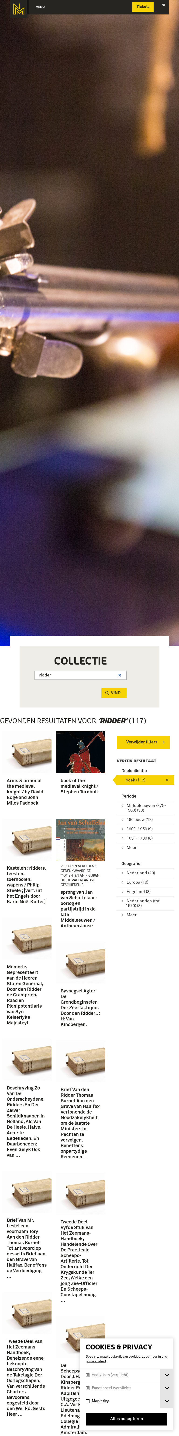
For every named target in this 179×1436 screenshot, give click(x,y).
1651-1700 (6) (140, 838)
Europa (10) (137, 882)
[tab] (166, 1375)
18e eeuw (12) (140, 820)
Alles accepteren (126, 1419)
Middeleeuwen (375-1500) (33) (146, 808)
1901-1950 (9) (140, 829)
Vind (115, 693)
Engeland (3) (139, 892)
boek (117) (135, 780)
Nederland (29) (141, 873)
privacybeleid (96, 1361)
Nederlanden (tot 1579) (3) (143, 903)
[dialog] (126, 1384)
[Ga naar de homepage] (19, 9)
